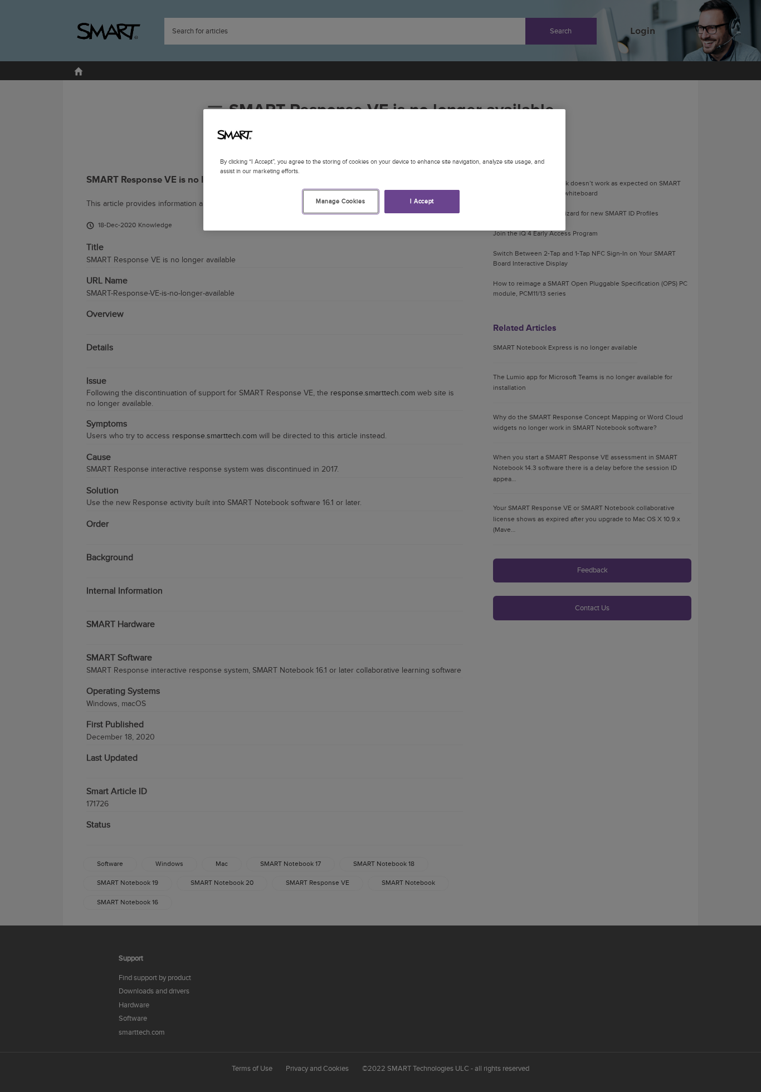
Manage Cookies (340, 201)
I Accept (422, 201)
